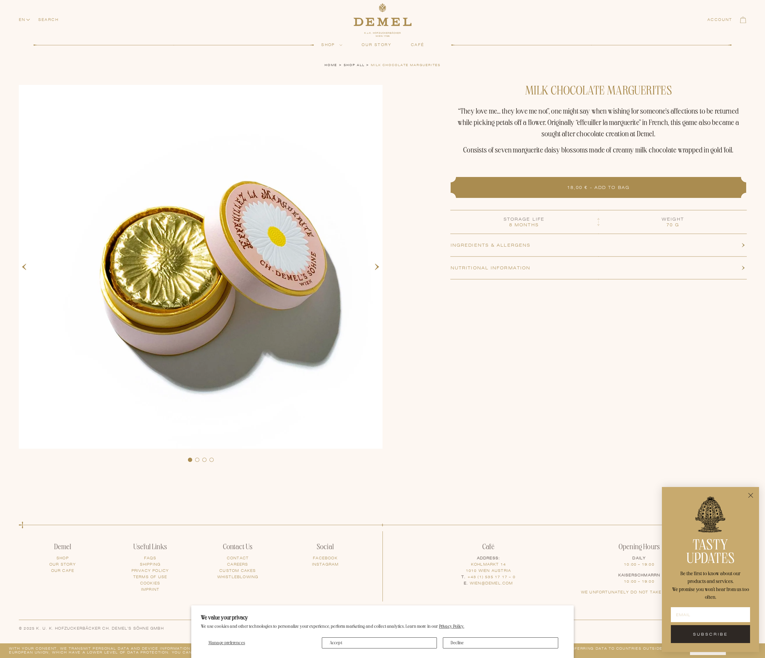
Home (331, 65)
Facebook (325, 558)
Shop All (354, 65)
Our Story (62, 564)
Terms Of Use (150, 577)
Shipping (150, 564)
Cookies (150, 583)
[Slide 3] (211, 460)
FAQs (150, 558)
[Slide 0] (190, 460)
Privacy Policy (150, 571)
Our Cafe (62, 571)
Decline (457, 643)
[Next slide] (377, 266)
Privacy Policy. (451, 626)
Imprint (150, 589)
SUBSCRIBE (710, 634)
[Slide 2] (204, 460)
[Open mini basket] (743, 20)
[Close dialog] (750, 495)
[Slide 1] (197, 460)
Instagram (325, 564)
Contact (238, 558)
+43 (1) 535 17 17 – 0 (491, 577)
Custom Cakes (237, 571)
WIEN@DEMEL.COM (491, 583)
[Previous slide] (24, 266)
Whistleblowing (237, 577)
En (22, 20)
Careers (237, 564)
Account (719, 20)
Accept (336, 643)
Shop (62, 558)
